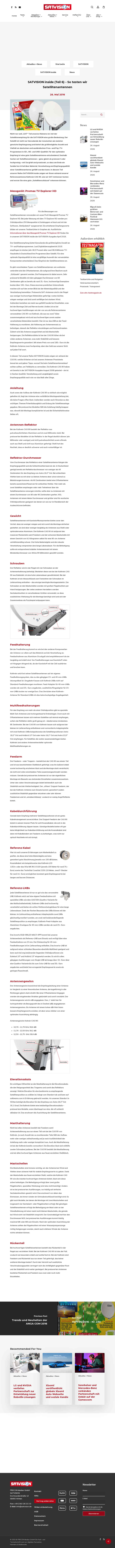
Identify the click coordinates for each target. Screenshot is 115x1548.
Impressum (39, 1520)
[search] (92, 7)
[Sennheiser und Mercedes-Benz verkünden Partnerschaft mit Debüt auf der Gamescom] (89, 1379)
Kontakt (37, 1491)
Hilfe (36, 1496)
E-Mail (85, 1499)
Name (85, 1490)
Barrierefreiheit (41, 1525)
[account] (98, 7)
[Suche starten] (101, 114)
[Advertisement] (57, 43)
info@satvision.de (23, 1506)
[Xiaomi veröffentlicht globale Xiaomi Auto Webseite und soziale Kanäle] (57, 1379)
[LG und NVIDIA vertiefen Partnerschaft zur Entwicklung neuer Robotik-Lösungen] (25, 1379)
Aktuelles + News (20, 1376)
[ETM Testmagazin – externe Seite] (92, 276)
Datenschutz (40, 1516)
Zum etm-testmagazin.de (91, 293)
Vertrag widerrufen (45, 1501)
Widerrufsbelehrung (43, 1507)
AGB (36, 1511)
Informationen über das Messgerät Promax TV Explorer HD (35, 233)
